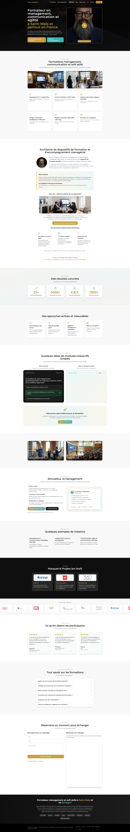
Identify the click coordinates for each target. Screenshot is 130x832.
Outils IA (71, 2)
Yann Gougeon (33, 2)
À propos (84, 826)
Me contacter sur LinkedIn (36, 761)
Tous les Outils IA (52, 508)
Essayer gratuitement (37, 508)
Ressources (83, 2)
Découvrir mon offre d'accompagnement (65, 223)
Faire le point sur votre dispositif (35, 39)
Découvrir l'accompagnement (53, 39)
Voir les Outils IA (64, 421)
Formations (53, 2)
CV (87, 2)
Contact (92, 2)
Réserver (99, 2)
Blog (77, 2)
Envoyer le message (45, 756)
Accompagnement (62, 2)
